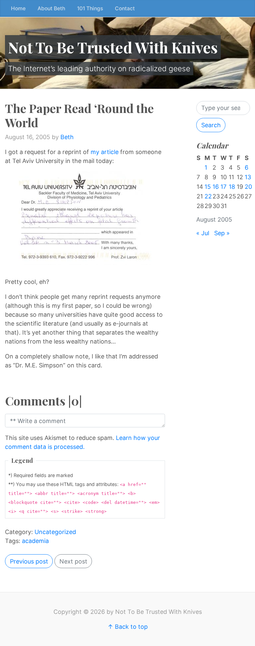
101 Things (90, 8)
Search (211, 125)
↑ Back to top (128, 626)
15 (208, 186)
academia (35, 540)
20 (248, 186)
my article (105, 151)
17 (223, 186)
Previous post (29, 561)
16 (215, 186)
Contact (125, 8)
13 (248, 177)
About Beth (51, 8)
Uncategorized (55, 531)
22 (208, 196)
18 (232, 186)
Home (18, 8)
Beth (67, 137)
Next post (73, 561)
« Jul (202, 233)
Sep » (222, 233)
